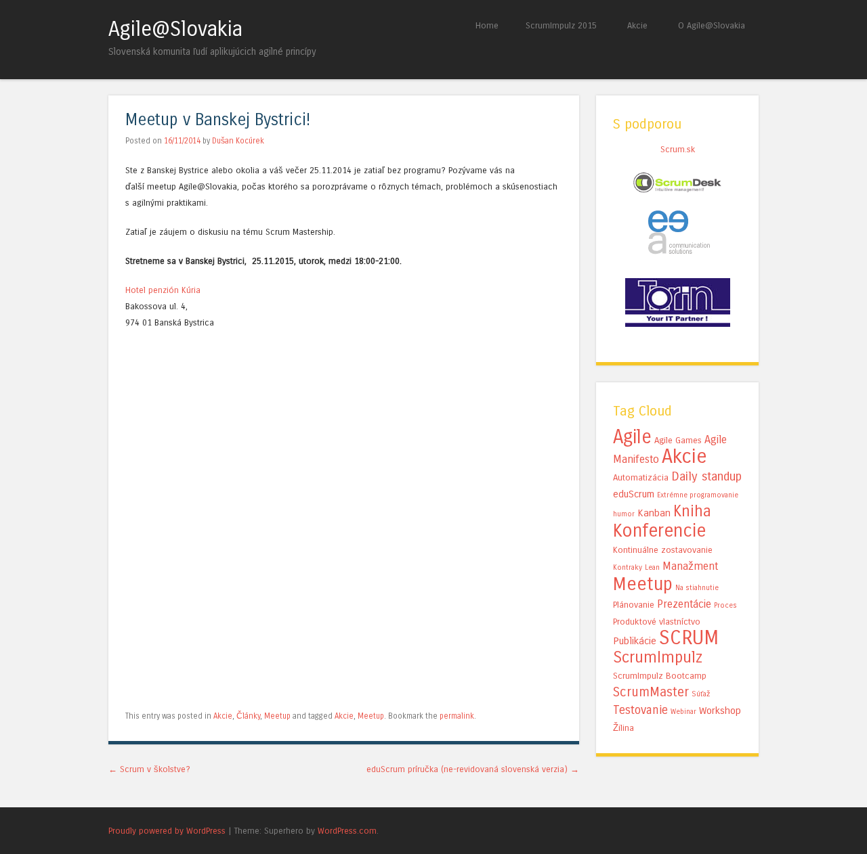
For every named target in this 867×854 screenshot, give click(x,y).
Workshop (720, 710)
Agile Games (678, 440)
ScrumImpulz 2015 (561, 25)
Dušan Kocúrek (238, 140)
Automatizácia (641, 477)
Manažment (690, 566)
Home (487, 25)
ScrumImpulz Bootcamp (659, 676)
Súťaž (701, 694)
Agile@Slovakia (175, 29)
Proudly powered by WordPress (167, 831)
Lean (652, 567)
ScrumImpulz (657, 657)
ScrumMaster (651, 692)
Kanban (654, 513)
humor (624, 514)
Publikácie (634, 641)
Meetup (277, 716)
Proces (725, 605)
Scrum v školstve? (149, 769)
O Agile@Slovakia (711, 25)
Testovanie (640, 710)
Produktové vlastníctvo (656, 621)
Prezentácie (684, 604)
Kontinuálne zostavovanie (663, 550)
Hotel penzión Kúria (162, 290)
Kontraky (627, 567)
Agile (632, 437)
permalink (457, 716)
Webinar (683, 711)
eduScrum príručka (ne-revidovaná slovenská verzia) (472, 769)
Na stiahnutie (697, 587)
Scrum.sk (677, 149)
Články (248, 716)
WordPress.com (347, 831)
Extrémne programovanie (697, 495)
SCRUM (689, 638)
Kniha (692, 511)
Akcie (637, 25)
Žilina (623, 728)
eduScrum (633, 494)
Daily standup (706, 476)
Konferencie (659, 530)
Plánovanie (633, 605)
